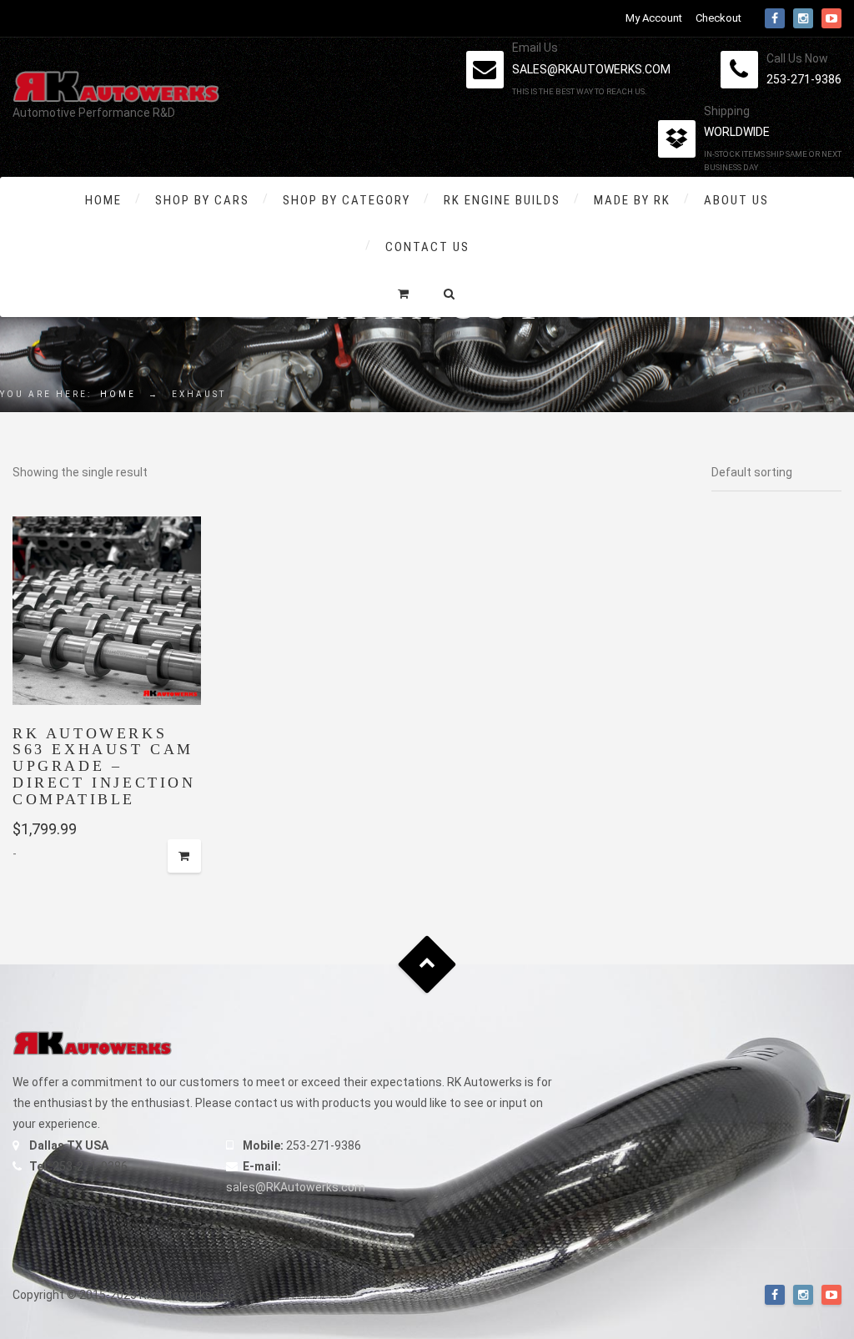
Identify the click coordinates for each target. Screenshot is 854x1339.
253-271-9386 (803, 79)
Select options (184, 856)
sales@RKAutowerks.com (295, 1187)
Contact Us (427, 246)
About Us (736, 200)
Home (103, 200)
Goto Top (427, 964)
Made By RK (632, 200)
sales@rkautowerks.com (591, 69)
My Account (653, 18)
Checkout (718, 18)
